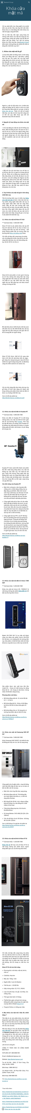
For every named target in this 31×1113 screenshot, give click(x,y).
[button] (2, 2)
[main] (16, 10)
